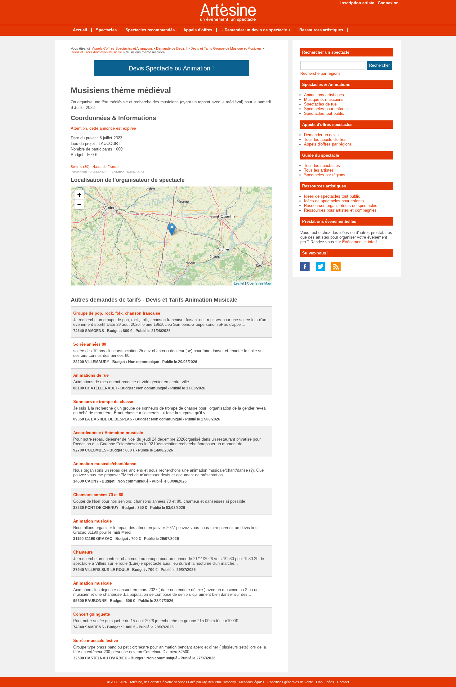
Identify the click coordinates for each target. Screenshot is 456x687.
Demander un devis (321, 134)
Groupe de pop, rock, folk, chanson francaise (116, 313)
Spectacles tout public (324, 113)
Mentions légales (251, 682)
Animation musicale (92, 521)
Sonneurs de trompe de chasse (103, 401)
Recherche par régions (320, 73)
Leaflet (239, 283)
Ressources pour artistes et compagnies (340, 210)
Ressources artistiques (321, 30)
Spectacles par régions (324, 175)
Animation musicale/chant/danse (104, 463)
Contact (343, 682)
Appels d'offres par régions (328, 144)
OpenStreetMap (259, 283)
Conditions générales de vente (290, 682)
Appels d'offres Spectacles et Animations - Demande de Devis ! (139, 48)
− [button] (79, 204)
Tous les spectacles (322, 165)
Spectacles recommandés (150, 30)
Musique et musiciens (323, 99)
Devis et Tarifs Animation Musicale (96, 52)
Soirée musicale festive (95, 640)
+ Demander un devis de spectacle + (256, 30)
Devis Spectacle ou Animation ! (171, 68)
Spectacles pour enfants (326, 108)
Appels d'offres (197, 30)
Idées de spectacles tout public (332, 196)
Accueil (80, 30)
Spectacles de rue (320, 104)
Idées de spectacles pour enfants (334, 201)
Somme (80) (80, 166)
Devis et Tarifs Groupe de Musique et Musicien (225, 48)
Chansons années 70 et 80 (98, 494)
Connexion (388, 3)
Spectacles (106, 30)
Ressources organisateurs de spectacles (340, 205)
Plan (319, 682)
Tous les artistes (319, 170)
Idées (330, 682)
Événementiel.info (358, 242)
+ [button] (79, 195)
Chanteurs (83, 552)
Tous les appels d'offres (325, 139)
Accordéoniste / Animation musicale (108, 432)
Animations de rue (91, 375)
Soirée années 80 (89, 344)
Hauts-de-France (105, 166)
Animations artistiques (324, 94)
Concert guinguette (91, 614)
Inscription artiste (357, 3)
